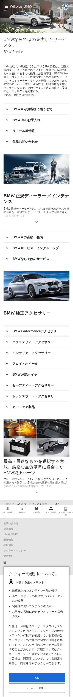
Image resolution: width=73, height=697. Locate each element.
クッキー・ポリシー (15, 550)
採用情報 (8, 545)
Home (7, 504)
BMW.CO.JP (11, 534)
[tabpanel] (36, 169)
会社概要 (8, 528)
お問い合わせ (11, 523)
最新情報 (8, 539)
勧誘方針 (8, 556)
